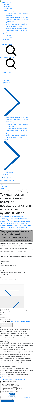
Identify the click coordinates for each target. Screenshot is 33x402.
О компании (6, 6)
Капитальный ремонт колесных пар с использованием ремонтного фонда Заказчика (17, 13)
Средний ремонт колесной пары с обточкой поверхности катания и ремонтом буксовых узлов (16, 24)
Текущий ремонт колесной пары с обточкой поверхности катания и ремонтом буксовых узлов (16, 30)
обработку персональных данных (20, 321)
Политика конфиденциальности (9, 378)
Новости (8, 35)
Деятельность (7, 8)
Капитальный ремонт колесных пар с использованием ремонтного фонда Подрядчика (17, 19)
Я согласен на (15, 321)
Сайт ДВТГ (6, 4)
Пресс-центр (7, 34)
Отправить (4, 324)
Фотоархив (9, 37)
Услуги (5, 10)
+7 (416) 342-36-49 (6, 44)
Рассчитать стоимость (7, 57)
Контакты (6, 39)
